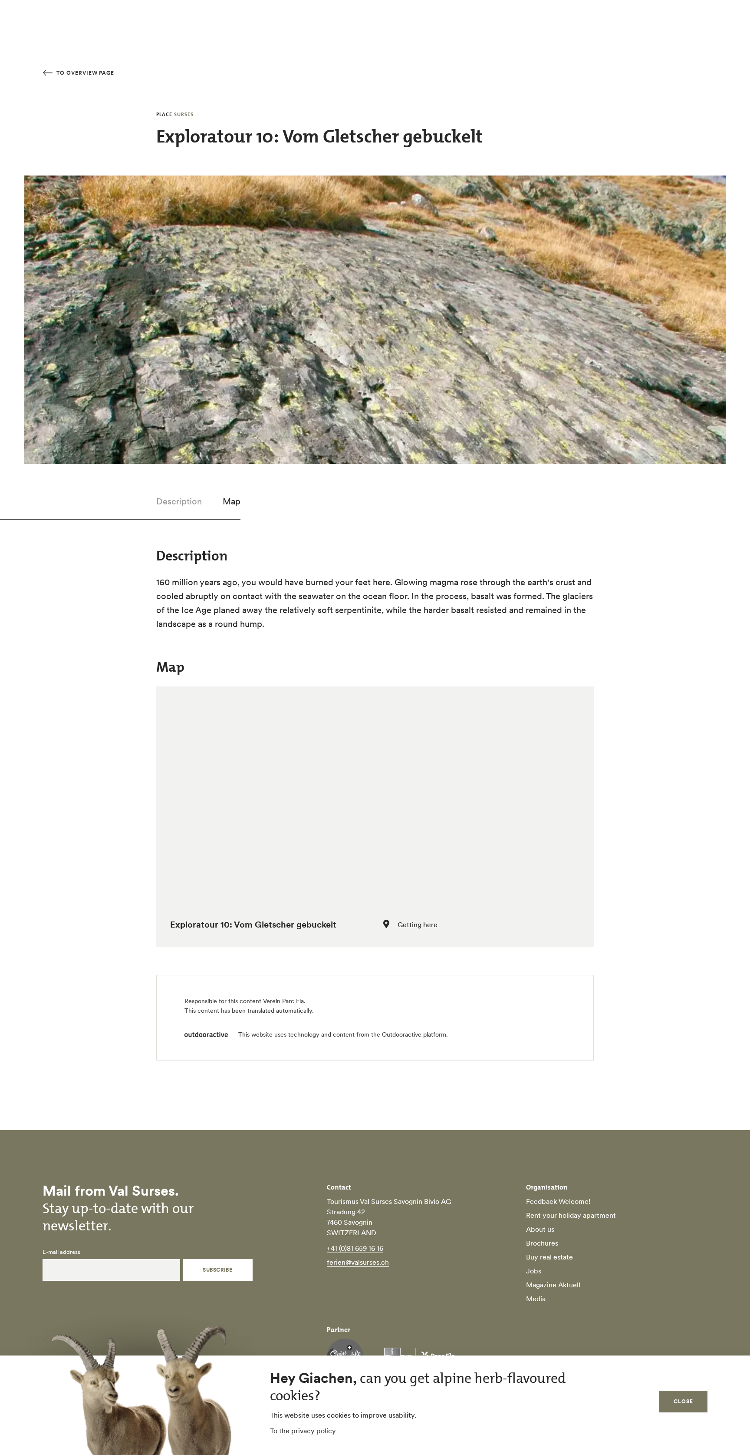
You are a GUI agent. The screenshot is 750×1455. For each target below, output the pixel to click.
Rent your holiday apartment (571, 1215)
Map (231, 501)
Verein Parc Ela (283, 1001)
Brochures (542, 1243)
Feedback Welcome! (558, 1201)
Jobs (533, 1270)
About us (540, 1229)
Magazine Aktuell (553, 1284)
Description (179, 501)
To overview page (84, 73)
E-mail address (61, 1252)
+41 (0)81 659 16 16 (355, 1248)
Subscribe (217, 1269)
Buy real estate (549, 1257)
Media (536, 1298)
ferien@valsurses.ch (358, 1262)
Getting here (418, 924)
